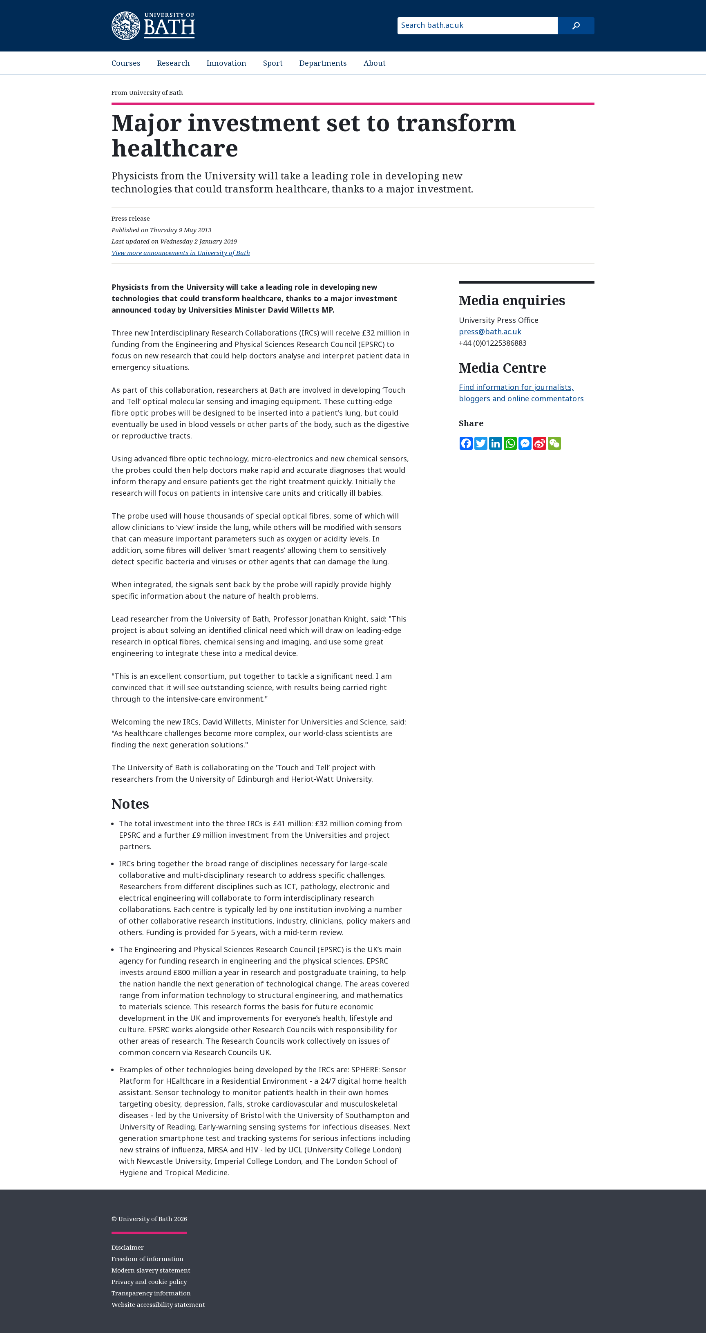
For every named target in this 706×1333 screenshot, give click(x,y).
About (375, 63)
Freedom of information (147, 1259)
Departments (323, 63)
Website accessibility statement (158, 1304)
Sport (273, 63)
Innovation (226, 63)
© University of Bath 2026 (149, 1218)
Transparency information (151, 1293)
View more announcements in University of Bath (181, 252)
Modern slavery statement (151, 1270)
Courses (126, 63)
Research (173, 63)
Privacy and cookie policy (149, 1281)
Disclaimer (128, 1247)
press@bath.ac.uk (490, 331)
